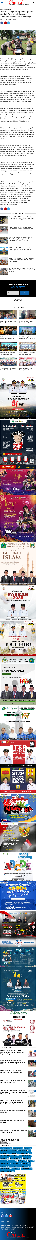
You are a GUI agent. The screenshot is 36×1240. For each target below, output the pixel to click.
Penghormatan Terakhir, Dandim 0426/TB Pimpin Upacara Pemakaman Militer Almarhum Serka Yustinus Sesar (12, 1062)
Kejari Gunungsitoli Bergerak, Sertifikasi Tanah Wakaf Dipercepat (27, 338)
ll (10, 1158)
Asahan (26, 1148)
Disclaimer (14, 1225)
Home (1, 9)
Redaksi (3, 1225)
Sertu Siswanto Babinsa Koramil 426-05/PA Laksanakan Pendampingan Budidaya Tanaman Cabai (22, 259)
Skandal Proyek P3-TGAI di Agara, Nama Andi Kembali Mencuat (13, 1081)
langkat (3, 1158)
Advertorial (16, 1148)
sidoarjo (3, 1166)
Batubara (4, 1150)
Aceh (7, 1148)
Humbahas (24, 1153)
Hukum (14, 1153)
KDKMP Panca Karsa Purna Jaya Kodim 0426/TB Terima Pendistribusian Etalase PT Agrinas (22, 270)
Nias (12, 1161)
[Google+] (5, 22)
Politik (25, 1163)
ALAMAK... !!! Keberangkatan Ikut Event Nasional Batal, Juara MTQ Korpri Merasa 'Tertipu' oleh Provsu (13, 1092)
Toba (15, 1168)
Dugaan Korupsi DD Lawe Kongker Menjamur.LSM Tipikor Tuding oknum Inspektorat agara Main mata (12, 1052)
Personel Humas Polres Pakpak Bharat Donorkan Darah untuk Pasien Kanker (27, 323)
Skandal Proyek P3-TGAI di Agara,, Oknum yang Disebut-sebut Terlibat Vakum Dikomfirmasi (11, 1102)
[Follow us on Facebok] (2, 1215)
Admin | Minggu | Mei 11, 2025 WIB (8, 19)
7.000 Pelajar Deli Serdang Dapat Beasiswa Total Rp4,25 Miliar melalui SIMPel (8, 371)
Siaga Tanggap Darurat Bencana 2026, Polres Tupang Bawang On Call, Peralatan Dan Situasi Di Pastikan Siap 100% (21, 239)
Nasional (3, 1161)
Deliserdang (23, 1150)
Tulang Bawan (25, 1168)
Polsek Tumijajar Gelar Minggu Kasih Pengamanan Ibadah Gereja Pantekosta (21, 227)
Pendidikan (4, 1163)
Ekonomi (4, 1153)
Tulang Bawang (7, 9)
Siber (8, 1225)
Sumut (13, 1166)
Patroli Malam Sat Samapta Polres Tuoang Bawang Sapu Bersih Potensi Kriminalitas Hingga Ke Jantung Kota (21, 218)
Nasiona (25, 1158)
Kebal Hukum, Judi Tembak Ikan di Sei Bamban (12, 1121)
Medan (16, 1158)
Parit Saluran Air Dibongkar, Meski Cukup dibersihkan (13, 1111)
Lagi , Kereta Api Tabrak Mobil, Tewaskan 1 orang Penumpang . (13, 1131)
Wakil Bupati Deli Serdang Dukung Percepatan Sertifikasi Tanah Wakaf (27, 354)
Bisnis (14, 1150)
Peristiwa (15, 1163)
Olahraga (21, 1161)
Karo (14, 1156)
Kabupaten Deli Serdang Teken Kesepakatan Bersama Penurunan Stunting (7, 355)
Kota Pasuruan (25, 1156)
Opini (30, 1161)
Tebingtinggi (5, 1168)
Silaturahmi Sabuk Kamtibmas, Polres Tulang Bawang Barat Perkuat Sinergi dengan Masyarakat (20, 249)
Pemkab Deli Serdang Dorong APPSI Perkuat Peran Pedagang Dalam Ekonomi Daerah (26, 371)
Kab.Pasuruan (5, 1156)
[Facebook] (1, 22)
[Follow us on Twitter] (6, 1215)
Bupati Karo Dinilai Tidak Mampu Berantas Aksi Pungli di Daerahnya (11, 1071)
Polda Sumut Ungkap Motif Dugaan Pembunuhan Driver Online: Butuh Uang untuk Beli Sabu (8, 324)
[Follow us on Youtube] (10, 1215)
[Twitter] (8, 22)
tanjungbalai (24, 1166)
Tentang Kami (23, 1225)
